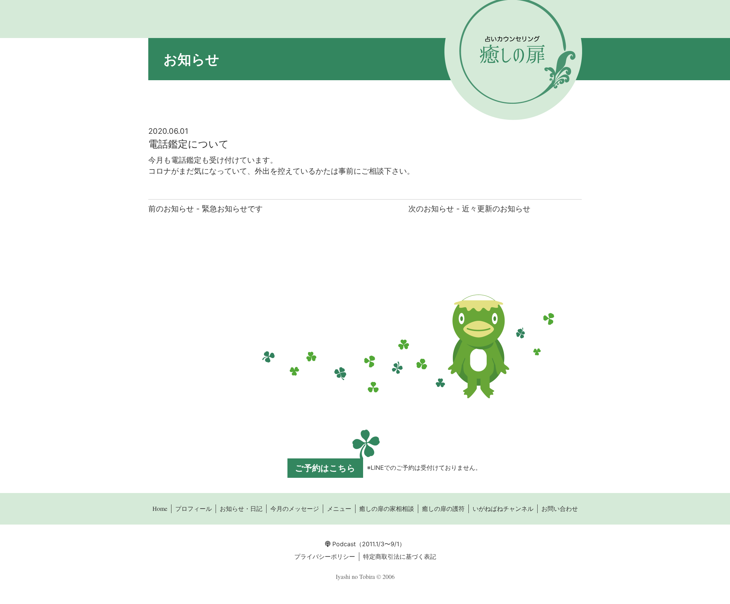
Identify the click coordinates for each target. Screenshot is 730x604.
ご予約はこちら (325, 468)
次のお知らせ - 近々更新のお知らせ (469, 208)
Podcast (343, 544)
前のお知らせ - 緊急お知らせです (205, 208)
